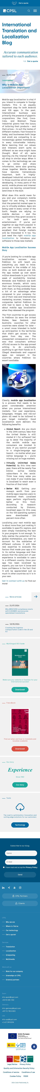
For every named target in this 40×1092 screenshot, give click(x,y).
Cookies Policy (15, 1076)
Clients (21, 903)
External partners (12, 980)
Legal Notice (12, 1064)
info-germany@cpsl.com (11, 1008)
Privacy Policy (31, 867)
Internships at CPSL (13, 976)
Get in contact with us (13, 581)
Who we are (10, 922)
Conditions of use (28, 1072)
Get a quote (32, 61)
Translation (10, 947)
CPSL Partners (21, 896)
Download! (20, 690)
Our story (20, 785)
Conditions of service (11, 1072)
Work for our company (14, 971)
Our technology (12, 930)
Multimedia (10, 959)
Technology (20, 825)
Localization (7, 80)
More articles (15, 597)
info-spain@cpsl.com (10, 997)
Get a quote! (11, 935)
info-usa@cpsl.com (9, 1019)
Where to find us (12, 926)
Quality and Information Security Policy (19, 1068)
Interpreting (10, 955)
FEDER (25, 1076)
